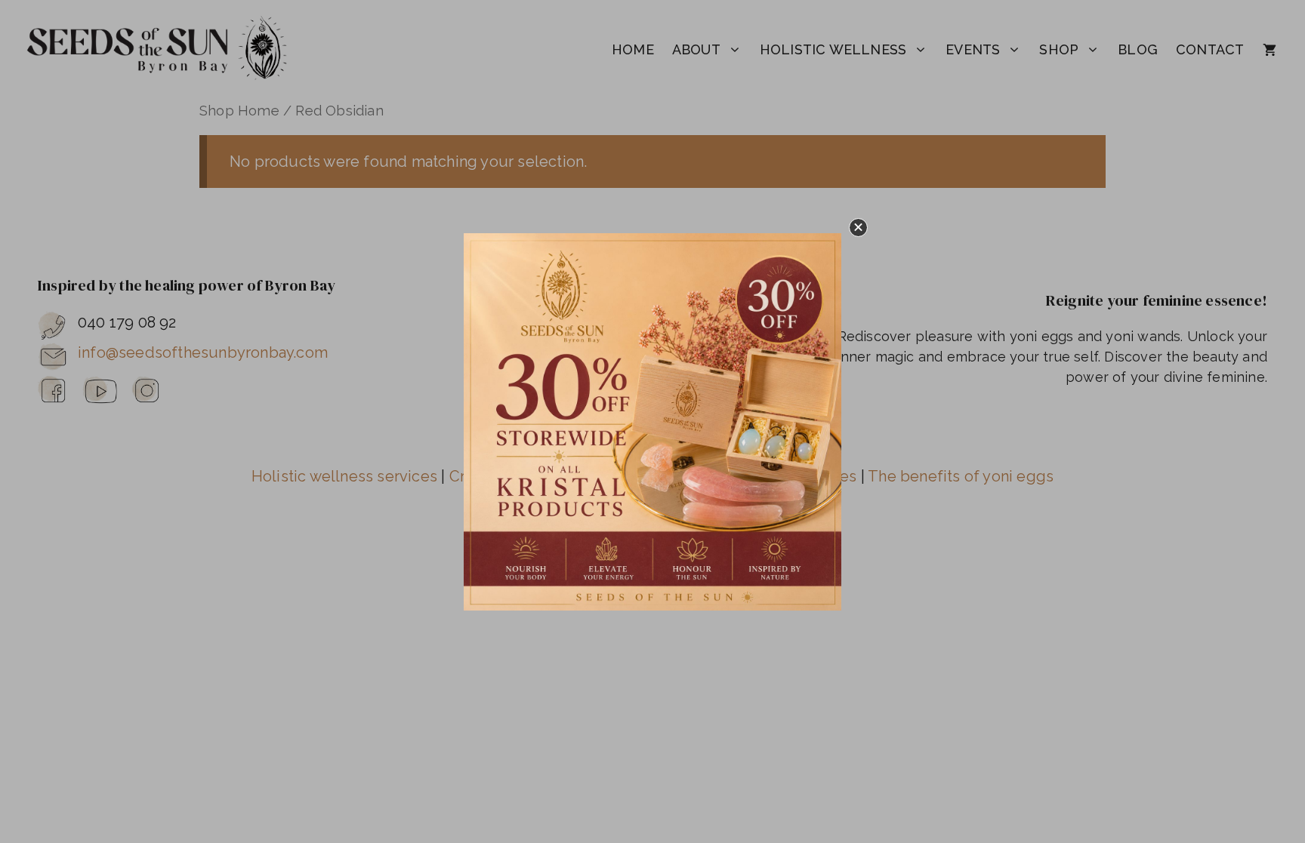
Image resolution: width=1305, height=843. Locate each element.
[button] (858, 227)
